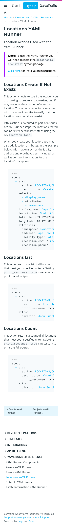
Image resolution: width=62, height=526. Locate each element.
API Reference (17, 451)
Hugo (20, 521)
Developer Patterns (22, 433)
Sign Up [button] (30, 6)
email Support (42, 517)
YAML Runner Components (23, 462)
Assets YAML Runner (18, 467)
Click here (14, 71)
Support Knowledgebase (17, 517)
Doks (31, 521)
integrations (17, 445)
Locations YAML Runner (20, 477)
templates (14, 439)
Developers (22, 17)
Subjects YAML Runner (20, 482)
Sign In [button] (16, 5)
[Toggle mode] (6, 12)
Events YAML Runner (19, 472)
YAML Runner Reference (24, 457)
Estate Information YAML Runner (26, 487)
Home (8, 17)
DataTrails (48, 6)
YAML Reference (43, 17)
